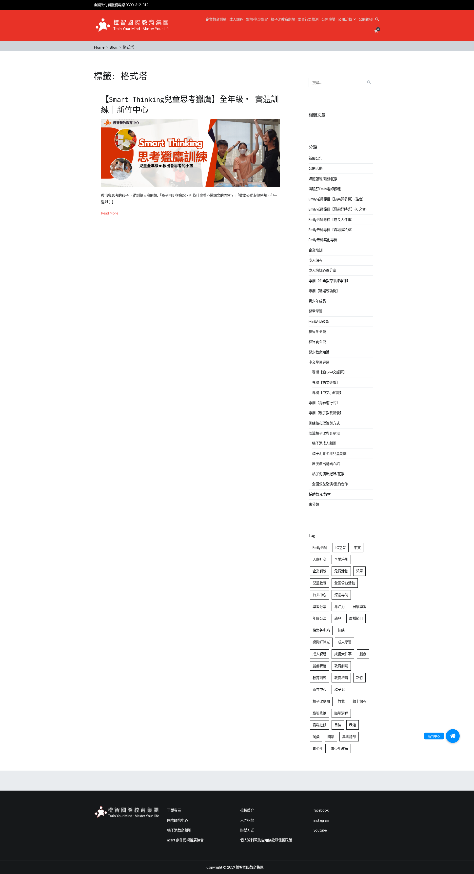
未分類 (314, 504)
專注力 (339, 606)
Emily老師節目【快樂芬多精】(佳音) (336, 199)
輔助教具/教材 (320, 494)
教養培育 (341, 678)
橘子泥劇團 (321, 701)
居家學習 (359, 606)
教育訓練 (319, 678)
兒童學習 (315, 311)
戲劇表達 (319, 666)
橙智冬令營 (317, 332)
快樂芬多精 (321, 630)
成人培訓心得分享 (322, 270)
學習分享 (319, 606)
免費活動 (341, 571)
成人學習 (345, 642)
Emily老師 (320, 547)
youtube (320, 830)
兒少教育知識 (319, 352)
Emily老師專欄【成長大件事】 (332, 219)
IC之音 (340, 547)
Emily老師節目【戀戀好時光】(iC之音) (338, 209)
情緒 (341, 630)
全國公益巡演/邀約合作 (330, 484)
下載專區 (174, 810)
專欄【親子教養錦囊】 (326, 413)
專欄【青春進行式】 (324, 403)
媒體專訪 (341, 595)
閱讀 (330, 737)
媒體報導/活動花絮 (323, 179)
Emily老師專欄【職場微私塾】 (332, 230)
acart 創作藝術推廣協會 (185, 840)
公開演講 (328, 19)
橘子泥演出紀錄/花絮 (328, 474)
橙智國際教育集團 (249, 867)
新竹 (359, 678)
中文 (357, 547)
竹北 (341, 701)
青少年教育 (339, 748)
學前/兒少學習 (257, 19)
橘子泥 (339, 689)
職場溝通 (341, 713)
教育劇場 (341, 666)
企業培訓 (315, 250)
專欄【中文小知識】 (327, 392)
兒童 (359, 571)
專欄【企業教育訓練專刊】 (329, 281)
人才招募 (247, 820)
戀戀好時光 (321, 642)
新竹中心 (319, 689)
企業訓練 (319, 571)
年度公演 (319, 618)
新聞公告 (315, 158)
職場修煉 (319, 713)
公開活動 (345, 19)
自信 (337, 725)
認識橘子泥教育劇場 (324, 433)
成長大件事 (343, 654)
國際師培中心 (177, 820)
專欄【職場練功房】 (324, 291)
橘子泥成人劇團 (324, 443)
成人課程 (236, 19)
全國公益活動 (344, 583)
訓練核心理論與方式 (324, 423)
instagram (321, 820)
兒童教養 (319, 583)
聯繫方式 (247, 830)
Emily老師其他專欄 (323, 240)
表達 (352, 725)
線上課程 (359, 701)
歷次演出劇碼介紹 (326, 464)
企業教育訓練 (216, 19)
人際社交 (319, 559)
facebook (321, 810)
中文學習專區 (319, 362)
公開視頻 (366, 19)
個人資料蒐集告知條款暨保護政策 (266, 840)
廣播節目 (356, 618)
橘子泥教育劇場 (283, 19)
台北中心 (319, 595)
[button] (453, 736)
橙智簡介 (247, 810)
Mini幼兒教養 (319, 321)
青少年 (318, 748)
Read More (109, 213)
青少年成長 (317, 301)
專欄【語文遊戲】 (326, 382)
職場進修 (319, 725)
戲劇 (362, 654)
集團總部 (349, 737)
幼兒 (337, 618)
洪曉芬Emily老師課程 (325, 189)
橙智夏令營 (317, 342)
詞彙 (316, 737)
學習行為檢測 (308, 19)
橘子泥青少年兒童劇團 (329, 453)
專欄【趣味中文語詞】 (329, 372)
